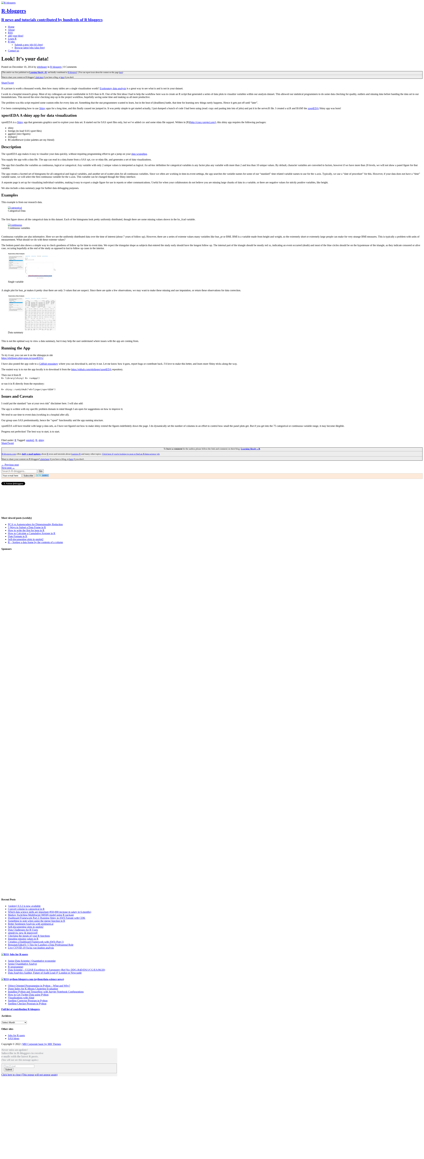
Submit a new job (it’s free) (29, 44)
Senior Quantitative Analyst (22, 963)
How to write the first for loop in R (26, 530)
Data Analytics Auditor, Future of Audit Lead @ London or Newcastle (45, 972)
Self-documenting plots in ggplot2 (25, 539)
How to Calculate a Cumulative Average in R (31, 533)
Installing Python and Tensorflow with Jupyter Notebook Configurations (46, 991)
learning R (76, 454)
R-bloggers (72, 72)
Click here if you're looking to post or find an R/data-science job (131, 454)
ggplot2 (30, 440)
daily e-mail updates (31, 454)
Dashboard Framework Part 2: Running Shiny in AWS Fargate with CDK (46, 917)
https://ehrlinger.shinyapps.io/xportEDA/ (22, 358)
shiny (41, 440)
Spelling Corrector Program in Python (28, 1000)
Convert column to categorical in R (26, 909)
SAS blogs (13, 1038)
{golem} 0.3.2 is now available (24, 906)
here (120, 72)
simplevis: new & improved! (23, 932)
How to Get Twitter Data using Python (28, 994)
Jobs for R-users (19, 954)
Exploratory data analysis (113, 88)
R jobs (11, 41)
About (11, 29)
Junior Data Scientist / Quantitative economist (31, 960)
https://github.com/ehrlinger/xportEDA (91, 369)
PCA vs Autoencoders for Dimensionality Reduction (35, 524)
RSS (10, 32)
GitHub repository (48, 363)
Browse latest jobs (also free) (30, 47)
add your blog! (15, 35)
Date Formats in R (17, 536)
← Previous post (10, 464)
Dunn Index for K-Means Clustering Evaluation (33, 988)
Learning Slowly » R (38, 72)
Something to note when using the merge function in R (36, 920)
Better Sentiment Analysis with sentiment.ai (30, 923)
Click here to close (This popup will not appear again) (29, 1074)
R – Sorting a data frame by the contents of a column (35, 542)
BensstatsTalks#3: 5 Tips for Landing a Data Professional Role (40, 944)
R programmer (15, 966)
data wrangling (139, 153)
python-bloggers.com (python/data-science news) (37, 979)
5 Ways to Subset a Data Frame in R (27, 527)
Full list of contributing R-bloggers (20, 1009)
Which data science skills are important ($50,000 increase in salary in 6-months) (49, 912)
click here (39, 77)
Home (11, 26)
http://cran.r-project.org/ (202, 122)
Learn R (12, 38)
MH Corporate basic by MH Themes (41, 1044)
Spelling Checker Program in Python (27, 1003)
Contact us (13, 50)
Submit (8, 1069)
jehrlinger (42, 66)
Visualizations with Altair (21, 997)
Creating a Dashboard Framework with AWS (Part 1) (36, 941)
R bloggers (56, 66)
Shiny (42, 108)
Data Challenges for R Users (23, 929)
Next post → (8, 467)
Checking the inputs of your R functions (29, 935)
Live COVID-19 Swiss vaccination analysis (31, 947)
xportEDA (313, 108)
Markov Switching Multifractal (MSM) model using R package (41, 915)
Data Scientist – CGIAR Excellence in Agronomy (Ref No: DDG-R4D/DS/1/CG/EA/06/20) (56, 969)
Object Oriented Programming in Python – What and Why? (39, 985)
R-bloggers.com (9, 454)
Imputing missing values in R (23, 938)
